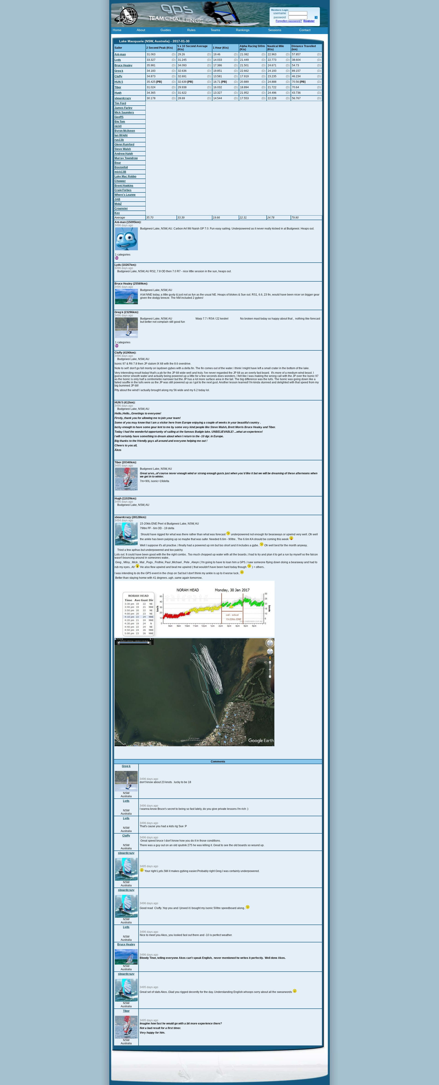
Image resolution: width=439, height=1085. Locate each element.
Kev (117, 213)
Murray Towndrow (126, 158)
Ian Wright (121, 135)
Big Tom (120, 121)
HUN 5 (119, 81)
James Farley (123, 107)
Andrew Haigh (124, 153)
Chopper (120, 181)
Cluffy (118, 76)
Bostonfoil (121, 167)
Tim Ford (120, 103)
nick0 (118, 126)
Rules (191, 30)
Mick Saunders (124, 112)
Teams (215, 30)
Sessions (274, 30)
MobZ (118, 203)
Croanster (121, 208)
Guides (166, 30)
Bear (118, 162)
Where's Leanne (125, 194)
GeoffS (119, 117)
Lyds (118, 59)
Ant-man (120, 54)
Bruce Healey (123, 65)
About (141, 30)
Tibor (118, 87)
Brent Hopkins (124, 185)
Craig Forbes (123, 190)
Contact (305, 30)
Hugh (118, 92)
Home (117, 30)
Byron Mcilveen (125, 130)
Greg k (119, 70)
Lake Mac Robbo (125, 176)
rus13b (119, 139)
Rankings (242, 30)
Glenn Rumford (124, 144)
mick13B (120, 171)
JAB (117, 199)
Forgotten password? (289, 21)
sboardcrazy (123, 98)
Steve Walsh (123, 149)
